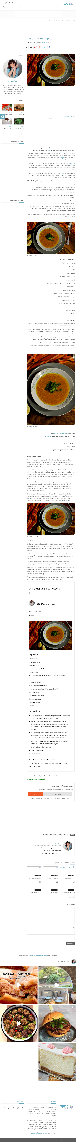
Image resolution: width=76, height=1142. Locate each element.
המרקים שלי (71, 163)
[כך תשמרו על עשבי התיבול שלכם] (19, 121)
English (7, 1)
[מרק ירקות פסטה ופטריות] (34, 871)
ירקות (54, 7)
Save (35, 47)
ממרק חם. (43, 155)
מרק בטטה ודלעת (53, 878)
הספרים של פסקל (28, 1)
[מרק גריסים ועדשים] (67, 871)
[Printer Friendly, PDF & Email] (36, 779)
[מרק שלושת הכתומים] (34, 886)
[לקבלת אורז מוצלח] (7, 121)
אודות (58, 1)
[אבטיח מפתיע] (7, 107)
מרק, (49, 150)
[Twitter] (6, 3)
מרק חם (62, 158)
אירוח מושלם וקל (20, 114)
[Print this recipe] (29, 593)
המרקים (62, 173)
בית (74, 20)
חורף (30, 759)
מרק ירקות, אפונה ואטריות (68, 892)
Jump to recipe (70, 116)
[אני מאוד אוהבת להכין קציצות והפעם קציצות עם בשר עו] (19, 1023)
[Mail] (52, 853)
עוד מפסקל (58, 863)
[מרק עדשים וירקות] (50, 886)
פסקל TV (48, 1)
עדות (58, 7)
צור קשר (13, 1)
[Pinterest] (9, 3)
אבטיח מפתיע (8, 114)
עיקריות (38, 7)
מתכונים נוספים (70, 863)
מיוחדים (18, 7)
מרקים (49, 7)
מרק (34, 759)
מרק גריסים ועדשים (70, 878)
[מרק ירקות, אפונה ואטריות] (67, 886)
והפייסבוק (56, 433)
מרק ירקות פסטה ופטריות (35, 878)
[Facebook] (15, 3)
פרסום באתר (19, 1)
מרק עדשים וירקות (53, 892)
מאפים (44, 7)
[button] (2, 116)
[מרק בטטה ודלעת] (50, 871)
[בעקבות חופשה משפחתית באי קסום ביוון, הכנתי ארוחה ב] (57, 985)
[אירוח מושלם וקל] (19, 107)
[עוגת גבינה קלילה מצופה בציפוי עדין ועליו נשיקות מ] (57, 1062)
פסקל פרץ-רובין (44, 42)
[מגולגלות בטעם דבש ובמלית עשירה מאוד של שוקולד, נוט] (19, 985)
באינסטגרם (48, 436)
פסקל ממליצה (37, 1)
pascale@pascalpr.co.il (39, 1133)
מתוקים (23, 7)
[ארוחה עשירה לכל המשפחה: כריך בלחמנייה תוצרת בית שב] (57, 1023)
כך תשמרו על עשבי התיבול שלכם (19, 129)
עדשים (39, 759)
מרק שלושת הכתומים (36, 892)
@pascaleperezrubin (37, 955)
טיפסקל (43, 1)
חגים (28, 7)
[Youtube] (2, 3)
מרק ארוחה (54, 759)
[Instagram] (12, 3)
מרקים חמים (64, 20)
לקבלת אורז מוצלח (7, 128)
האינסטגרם (63, 433)
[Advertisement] (38, 14)
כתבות (53, 1)
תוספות (33, 7)
